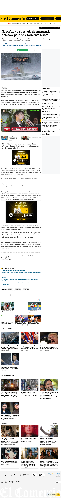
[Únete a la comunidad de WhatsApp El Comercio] (22, 50)
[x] (8, 475)
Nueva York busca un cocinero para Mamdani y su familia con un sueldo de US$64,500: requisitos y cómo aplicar (10, 417)
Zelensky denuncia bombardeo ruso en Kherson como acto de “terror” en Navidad (19, 276)
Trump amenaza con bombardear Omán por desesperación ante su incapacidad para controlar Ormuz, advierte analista (49, 348)
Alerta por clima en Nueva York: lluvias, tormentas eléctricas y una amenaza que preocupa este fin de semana (29, 394)
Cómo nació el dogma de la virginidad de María (13, 270)
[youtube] (14, 475)
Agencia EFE (4, 87)
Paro (35, 23)
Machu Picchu (46, 23)
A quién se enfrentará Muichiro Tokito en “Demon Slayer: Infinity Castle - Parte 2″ (9, 462)
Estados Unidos (18, 289)
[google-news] (20, 475)
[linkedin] (17, 475)
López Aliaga (39, 23)
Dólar (51, 23)
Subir (57, 482)
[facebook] (5, 475)
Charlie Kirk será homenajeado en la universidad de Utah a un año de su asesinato (9, 368)
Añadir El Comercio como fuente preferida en (49, 27)
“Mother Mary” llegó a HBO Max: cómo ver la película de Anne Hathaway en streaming (29, 440)
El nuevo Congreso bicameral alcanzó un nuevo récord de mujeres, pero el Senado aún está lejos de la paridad (49, 132)
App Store (34, 475)
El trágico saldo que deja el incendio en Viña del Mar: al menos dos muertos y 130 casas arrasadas (21, 283)
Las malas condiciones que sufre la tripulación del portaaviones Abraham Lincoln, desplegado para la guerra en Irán (10, 348)
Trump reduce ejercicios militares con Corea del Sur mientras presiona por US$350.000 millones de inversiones (29, 348)
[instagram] (11, 475)
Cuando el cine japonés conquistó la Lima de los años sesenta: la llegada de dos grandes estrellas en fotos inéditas (50, 117)
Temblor (31, 23)
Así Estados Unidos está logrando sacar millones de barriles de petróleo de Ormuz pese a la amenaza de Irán (49, 109)
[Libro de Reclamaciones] (58, 475)
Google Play (40, 475)
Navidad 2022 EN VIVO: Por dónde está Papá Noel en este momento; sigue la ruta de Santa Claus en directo (21, 273)
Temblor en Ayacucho (16, 23)
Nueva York (10, 289)
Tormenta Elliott (26, 289)
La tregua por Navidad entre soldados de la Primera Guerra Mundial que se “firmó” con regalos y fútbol (20, 280)
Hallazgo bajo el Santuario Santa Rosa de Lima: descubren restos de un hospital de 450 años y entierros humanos (50, 93)
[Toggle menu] (1, 18)
